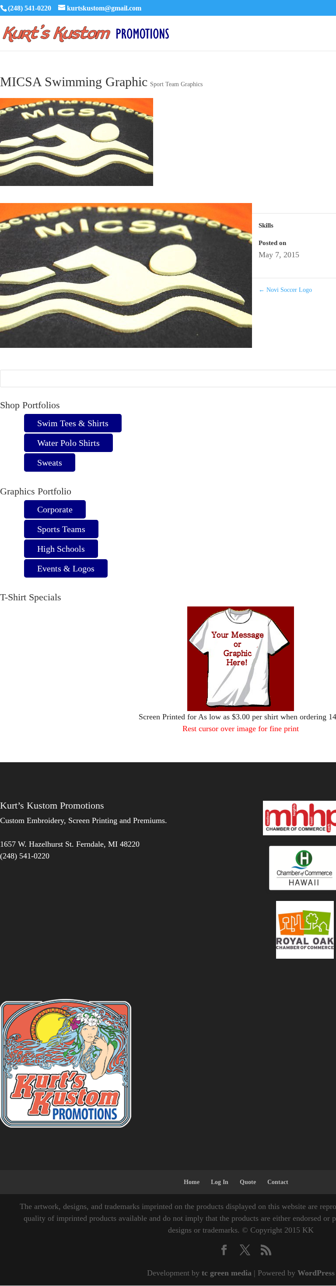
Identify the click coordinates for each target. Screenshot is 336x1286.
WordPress (316, 1272)
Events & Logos (65, 568)
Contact (277, 1182)
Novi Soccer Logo (285, 290)
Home (192, 1182)
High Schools (61, 549)
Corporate (55, 509)
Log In (219, 1182)
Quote (248, 1182)
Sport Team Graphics (176, 84)
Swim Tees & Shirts (72, 423)
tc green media (227, 1272)
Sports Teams (61, 529)
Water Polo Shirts (68, 443)
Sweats (49, 462)
